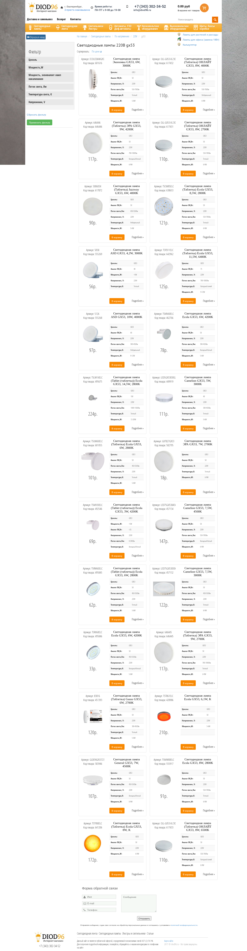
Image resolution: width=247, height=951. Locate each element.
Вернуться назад (37, 37)
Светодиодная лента (87, 933)
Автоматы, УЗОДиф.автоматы (123, 27)
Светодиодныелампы (42, 27)
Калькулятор (190, 44)
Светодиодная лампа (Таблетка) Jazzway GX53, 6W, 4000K (126, 189)
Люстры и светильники (134, 933)
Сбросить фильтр (36, 114)
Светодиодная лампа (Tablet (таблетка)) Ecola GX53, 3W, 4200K (126, 508)
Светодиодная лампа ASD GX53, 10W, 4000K (126, 315)
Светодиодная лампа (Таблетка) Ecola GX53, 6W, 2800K (126, 444)
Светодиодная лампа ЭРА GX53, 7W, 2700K (197, 442)
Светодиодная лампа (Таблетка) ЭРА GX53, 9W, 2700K (197, 635)
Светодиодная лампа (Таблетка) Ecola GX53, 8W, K (126, 826)
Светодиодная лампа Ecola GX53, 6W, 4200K (197, 315)
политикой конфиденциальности (184, 925)
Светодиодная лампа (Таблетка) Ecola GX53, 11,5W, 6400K (197, 253)
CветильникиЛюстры (96, 27)
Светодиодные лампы (110, 933)
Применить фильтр (39, 122)
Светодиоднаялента (69, 27)
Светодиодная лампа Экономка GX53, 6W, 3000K (126, 62)
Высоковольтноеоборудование (179, 27)
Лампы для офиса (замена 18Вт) (201, 39)
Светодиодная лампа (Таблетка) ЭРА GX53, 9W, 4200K (126, 126)
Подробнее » (138, 109)
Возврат (61, 19)
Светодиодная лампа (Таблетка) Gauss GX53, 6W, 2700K (126, 699)
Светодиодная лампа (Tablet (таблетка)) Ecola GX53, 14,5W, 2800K (126, 380)
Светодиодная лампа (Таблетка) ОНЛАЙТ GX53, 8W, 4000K (197, 62)
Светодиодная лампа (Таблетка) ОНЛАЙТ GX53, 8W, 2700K (197, 126)
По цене (96, 51)
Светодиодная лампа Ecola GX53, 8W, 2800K (197, 761)
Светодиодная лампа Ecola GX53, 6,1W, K (197, 697)
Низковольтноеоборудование (150, 27)
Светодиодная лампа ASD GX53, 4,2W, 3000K (126, 251)
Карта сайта (168, 940)
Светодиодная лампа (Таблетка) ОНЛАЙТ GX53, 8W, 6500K (197, 826)
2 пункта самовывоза (77, 10)
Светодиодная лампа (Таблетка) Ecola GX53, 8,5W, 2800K (197, 189)
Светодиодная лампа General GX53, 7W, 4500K (126, 763)
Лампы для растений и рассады (200, 34)
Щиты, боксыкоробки (207, 27)
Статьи (150, 933)
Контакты (75, 19)
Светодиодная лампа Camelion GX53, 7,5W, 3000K (197, 571)
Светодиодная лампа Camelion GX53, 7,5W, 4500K (197, 508)
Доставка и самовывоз (40, 19)
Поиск (215, 19)
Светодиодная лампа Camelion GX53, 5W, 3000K (197, 380)
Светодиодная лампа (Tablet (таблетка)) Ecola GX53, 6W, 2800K (126, 571)
